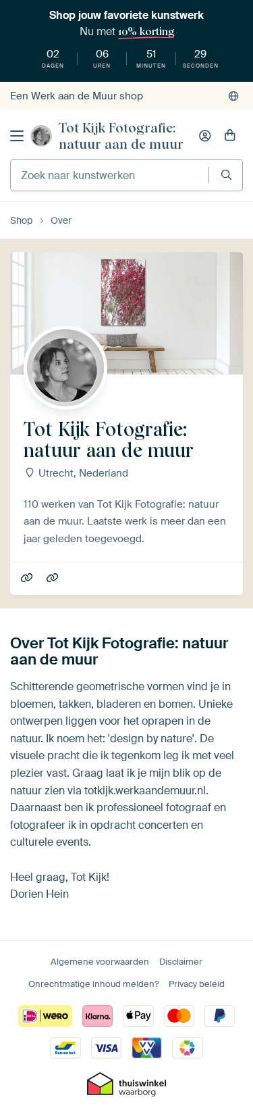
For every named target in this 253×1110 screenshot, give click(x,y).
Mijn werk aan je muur (28, 579)
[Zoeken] (226, 175)
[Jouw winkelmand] (230, 136)
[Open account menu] (205, 136)
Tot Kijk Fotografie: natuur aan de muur (121, 136)
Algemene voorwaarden (100, 961)
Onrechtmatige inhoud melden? (93, 984)
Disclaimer (180, 961)
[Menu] (17, 136)
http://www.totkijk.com (54, 579)
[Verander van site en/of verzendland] (233, 96)
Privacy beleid (197, 984)
